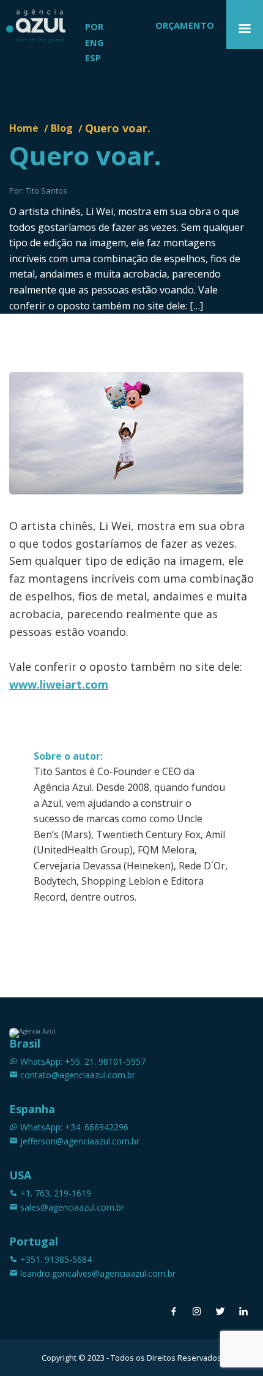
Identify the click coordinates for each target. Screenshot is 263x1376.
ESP (93, 58)
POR (94, 26)
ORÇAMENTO (184, 25)
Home (24, 128)
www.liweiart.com (58, 684)
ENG (94, 42)
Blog (62, 128)
